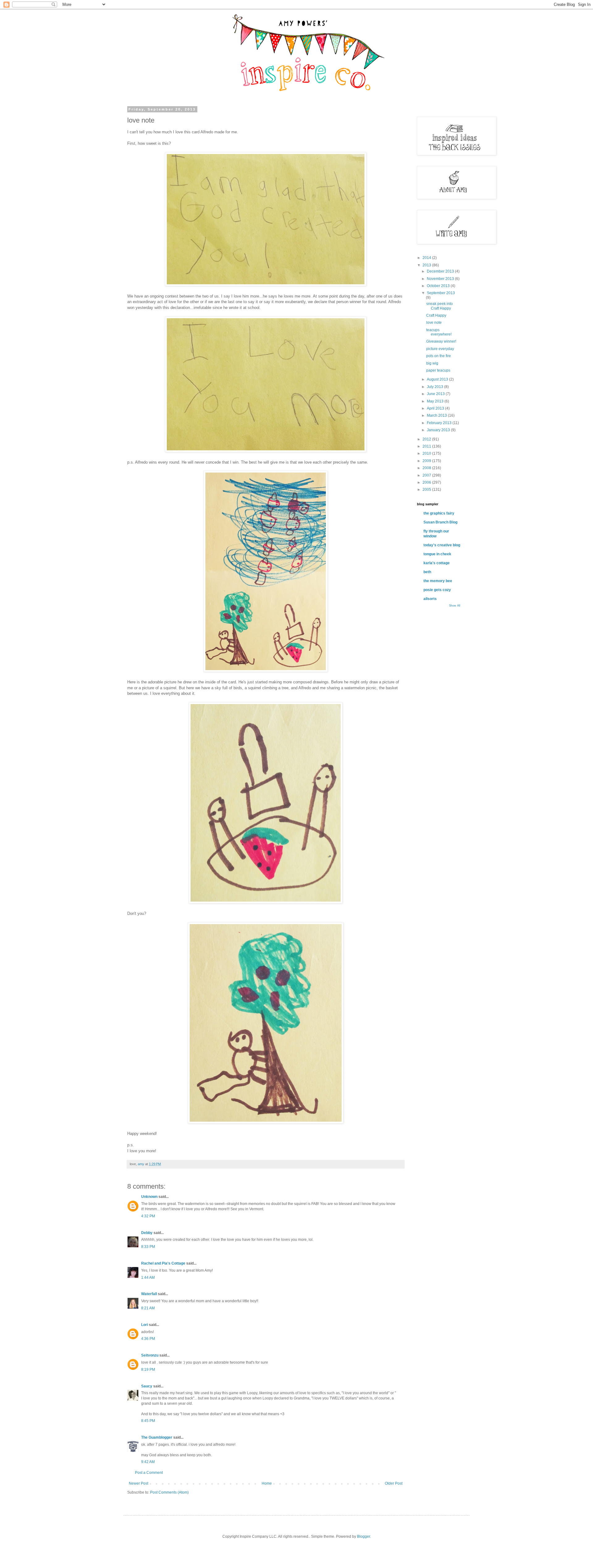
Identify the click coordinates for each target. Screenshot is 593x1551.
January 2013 (439, 430)
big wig (432, 363)
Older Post (393, 1483)
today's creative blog (441, 545)
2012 (427, 439)
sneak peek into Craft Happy (439, 306)
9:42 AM (148, 1462)
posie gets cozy (437, 590)
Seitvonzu (149, 1355)
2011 (427, 446)
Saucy (146, 1386)
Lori (144, 1325)
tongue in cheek (437, 554)
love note (434, 322)
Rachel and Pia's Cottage (163, 1263)
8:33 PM (148, 1247)
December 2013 (441, 271)
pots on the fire (438, 356)
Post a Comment (149, 1472)
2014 (427, 258)
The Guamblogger (156, 1437)
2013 (427, 265)
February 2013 (439, 423)
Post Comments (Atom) (169, 1492)
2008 (427, 468)
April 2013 (436, 408)
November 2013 (441, 279)
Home (267, 1483)
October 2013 (439, 286)
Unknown (149, 1197)
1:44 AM (148, 1277)
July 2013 (435, 387)
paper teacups (438, 370)
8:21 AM (148, 1308)
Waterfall (149, 1294)
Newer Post (138, 1483)
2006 (427, 482)
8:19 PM (148, 1369)
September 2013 (441, 293)
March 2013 (437, 415)
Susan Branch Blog (440, 522)
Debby (147, 1233)
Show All (454, 605)
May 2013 (435, 401)
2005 (427, 489)
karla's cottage (436, 563)
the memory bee (437, 581)
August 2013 (438, 379)
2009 (427, 461)
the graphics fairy (438, 513)
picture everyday (440, 349)
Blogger (363, 1536)
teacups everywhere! (439, 332)
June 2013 (436, 394)
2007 (427, 475)
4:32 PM (148, 1216)
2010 (427, 453)
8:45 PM (148, 1421)
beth (427, 572)
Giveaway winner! (441, 341)
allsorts (430, 599)
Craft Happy (436, 315)
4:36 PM (148, 1338)
